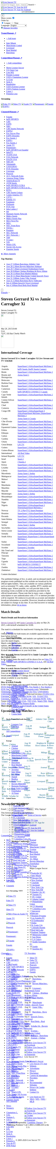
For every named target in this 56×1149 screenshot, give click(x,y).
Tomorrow (15, 645)
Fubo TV (48, 659)
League (7, 23)
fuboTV (14, 1000)
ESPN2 (14, 978)
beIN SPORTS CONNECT (29, 564)
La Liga (14, 697)
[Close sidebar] (2, 290)
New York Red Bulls (21, 822)
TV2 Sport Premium (34, 510)
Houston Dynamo (20, 846)
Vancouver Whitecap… (22, 844)
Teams (9, 736)
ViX (13, 1090)
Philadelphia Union (22, 834)
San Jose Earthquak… (22, 851)
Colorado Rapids (20, 858)
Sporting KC (37, 949)
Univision (15, 1019)
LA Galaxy (18, 870)
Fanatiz (14, 964)
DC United (18, 829)
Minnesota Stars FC (22, 865)
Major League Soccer (20, 671)
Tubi (13, 1085)
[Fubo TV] (6, 104)
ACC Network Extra (20, 1023)
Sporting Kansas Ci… (23, 877)
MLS (8, 1124)
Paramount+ (16, 995)
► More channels (8, 254)
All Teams (10, 881)
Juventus (15, 769)
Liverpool (15, 751)
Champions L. (12, 1112)
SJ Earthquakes (37, 920)
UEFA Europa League (15, 87)
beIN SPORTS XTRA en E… (23, 1035)
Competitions (7, 58)
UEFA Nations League (15, 89)
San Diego (36, 937)
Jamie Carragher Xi (28, 623)
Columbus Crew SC (22, 839)
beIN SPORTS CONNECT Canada (32, 392)
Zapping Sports (17, 1097)
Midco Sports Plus (19, 1066)
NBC (13, 974)
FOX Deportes (17, 1016)
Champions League (19, 686)
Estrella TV (16, 1047)
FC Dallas (17, 853)
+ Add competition (14, 63)
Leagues (9, 660)
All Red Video (24, 453)
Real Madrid (16, 765)
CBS (13, 969)
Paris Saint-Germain (19, 788)
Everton (14, 760)
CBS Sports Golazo (19, 1040)
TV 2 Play (22, 510)
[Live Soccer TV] (8, 2)
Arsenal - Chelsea (38, 1038)
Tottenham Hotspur (19, 758)
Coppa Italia (16, 714)
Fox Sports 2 (16, 990)
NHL (43, 1099)
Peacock (14, 1021)
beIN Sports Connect (37, 369)
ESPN (14, 971)
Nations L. (10, 1117)
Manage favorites (10, 28)
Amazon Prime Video (20, 1026)
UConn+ (15, 1087)
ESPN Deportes (18, 983)
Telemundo (16, 1012)
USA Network (17, 1004)
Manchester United (19, 755)
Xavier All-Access (19, 1094)
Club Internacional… (21, 808)
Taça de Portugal (18, 709)
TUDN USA (16, 1002)
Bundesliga (16, 702)
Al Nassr (15, 793)
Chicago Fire (18, 810)
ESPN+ (14, 988)
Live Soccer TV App (38, 1064)
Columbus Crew (39, 909)
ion (12, 1059)
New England (37, 880)
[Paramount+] (39, 104)
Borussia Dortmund (19, 786)
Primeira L (10, 1141)
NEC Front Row (18, 1073)
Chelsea (14, 748)
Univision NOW (39, 699)
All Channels (11, 1101)
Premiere (15, 1078)
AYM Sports (16, 1030)
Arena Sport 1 (23, 375)
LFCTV (21, 444)
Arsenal (14, 746)
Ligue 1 (14, 704)
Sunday (14, 650)
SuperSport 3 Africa (26, 366)
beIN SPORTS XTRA (20, 1033)
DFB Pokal (16, 712)
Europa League (17, 688)
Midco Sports (17, 1064)
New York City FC (21, 820)
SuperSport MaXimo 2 (43, 366)
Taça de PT (11, 1143)
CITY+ (14, 1045)
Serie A (14, 700)
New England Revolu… (23, 813)
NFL (37, 1099)
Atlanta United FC (21, 832)
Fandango (15, 1049)
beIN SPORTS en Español (17, 150)
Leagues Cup (16, 724)
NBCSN (15, 1009)
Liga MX (15, 727)
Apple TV (15, 993)
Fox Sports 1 (16, 986)
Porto (13, 781)
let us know (22, 605)
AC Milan (15, 774)
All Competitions (13, 731)
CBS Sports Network (20, 976)
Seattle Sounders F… (23, 872)
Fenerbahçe (16, 791)
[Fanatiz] (49, 104)
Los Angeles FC (20, 848)
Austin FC (18, 874)
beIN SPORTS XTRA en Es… (19, 188)
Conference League (19, 693)
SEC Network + (18, 1082)
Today (14, 643)
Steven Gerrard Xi (8, 623)
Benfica (14, 779)
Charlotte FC (18, 815)
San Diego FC (20, 867)
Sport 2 (21, 459)
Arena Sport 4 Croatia (27, 418)
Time (16, 23)
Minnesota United (39, 935)
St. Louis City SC (20, 855)
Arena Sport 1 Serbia (26, 473)
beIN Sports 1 (23, 369)
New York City (37, 887)
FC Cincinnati (19, 818)
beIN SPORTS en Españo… (23, 997)
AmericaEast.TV (18, 1028)
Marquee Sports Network (16, 214)
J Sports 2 (22, 462)
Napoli (14, 777)
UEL (8, 1115)
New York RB (37, 890)
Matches (9, 633)
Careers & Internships (39, 1075)
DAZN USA (16, 1007)
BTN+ (14, 1038)
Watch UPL (16, 1092)
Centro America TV (19, 1042)
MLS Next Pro (17, 1068)
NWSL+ (15, 1075)
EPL (8, 1129)
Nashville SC (18, 806)
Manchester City (18, 753)
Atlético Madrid (17, 767)
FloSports (15, 1052)
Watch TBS (42, 701)
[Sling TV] (16, 104)
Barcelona (15, 762)
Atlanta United (38, 899)
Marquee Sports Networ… (22, 1061)
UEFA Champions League (17, 77)
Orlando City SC (20, 825)
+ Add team (11, 38)
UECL (9, 1120)
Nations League (17, 690)
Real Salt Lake (19, 860)
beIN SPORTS (17, 967)
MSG (13, 1071)
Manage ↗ (11, 33)
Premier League (17, 695)
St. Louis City (37, 925)
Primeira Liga (17, 707)
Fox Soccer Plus (18, 981)
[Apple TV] (27, 104)
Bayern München (18, 784)
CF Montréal (19, 836)
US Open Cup (17, 673)
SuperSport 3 (23, 536)
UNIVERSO (16, 1014)
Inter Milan (16, 772)
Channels (10, 886)
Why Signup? (40, 809)
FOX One (15, 1054)
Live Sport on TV (37, 1097)
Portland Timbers (20, 862)
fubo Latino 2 (17, 1056)
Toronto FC (19, 827)
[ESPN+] (5, 106)
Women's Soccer (36, 1061)
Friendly (4, 292)
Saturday (15, 648)
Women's (10, 1108)
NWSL (14, 675)
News (8, 1106)
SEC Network (17, 1080)
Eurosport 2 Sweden (26, 547)
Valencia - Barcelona (39, 1035)
